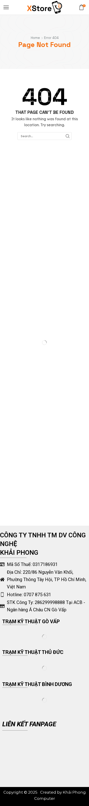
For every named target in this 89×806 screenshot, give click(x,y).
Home (35, 38)
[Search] (67, 136)
